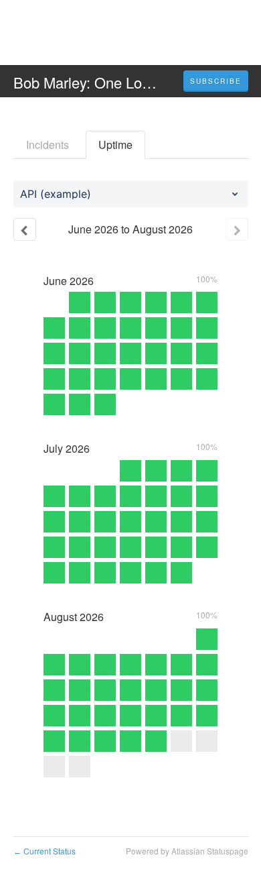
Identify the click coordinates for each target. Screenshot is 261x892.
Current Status (44, 850)
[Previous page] (24, 229)
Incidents (47, 144)
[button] (215, 81)
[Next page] (237, 229)
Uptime (115, 144)
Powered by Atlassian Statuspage (187, 850)
